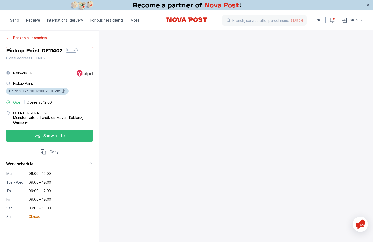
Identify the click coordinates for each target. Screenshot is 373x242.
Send (14, 20)
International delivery (65, 20)
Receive (33, 20)
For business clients (107, 20)
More (135, 20)
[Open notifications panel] (332, 20)
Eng (318, 20)
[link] (186, 5)
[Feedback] (360, 224)
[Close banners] (368, 5)
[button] (49, 152)
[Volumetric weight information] (63, 91)
